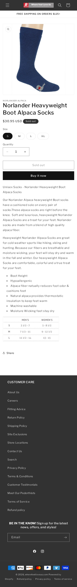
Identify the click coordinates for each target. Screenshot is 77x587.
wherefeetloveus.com (36, 574)
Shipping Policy (17, 425)
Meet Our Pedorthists (21, 493)
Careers (12, 400)
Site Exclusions (17, 434)
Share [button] (10, 353)
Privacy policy (43, 579)
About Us (13, 392)
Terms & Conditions (20, 476)
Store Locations (17, 442)
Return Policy (16, 417)
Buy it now (38, 175)
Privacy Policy (16, 467)
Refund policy (16, 509)
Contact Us (14, 451)
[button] (7, 5)
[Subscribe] (65, 537)
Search (12, 459)
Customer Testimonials (22, 484)
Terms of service (63, 579)
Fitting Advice (16, 409)
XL (45, 136)
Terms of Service (18, 501)
